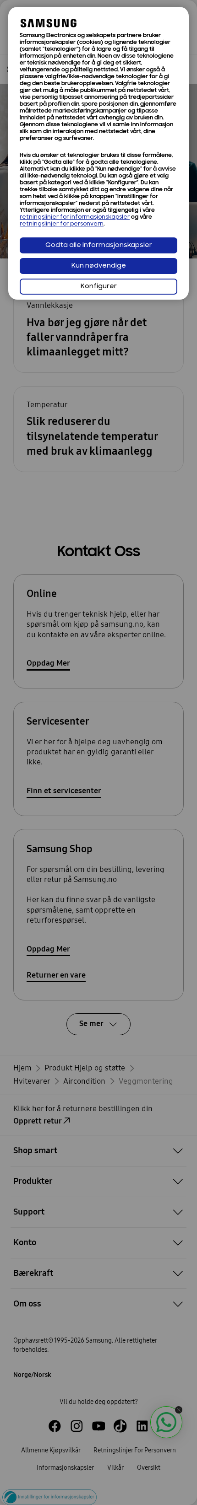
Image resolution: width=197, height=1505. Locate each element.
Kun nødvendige (98, 266)
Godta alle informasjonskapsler (98, 245)
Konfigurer (99, 286)
